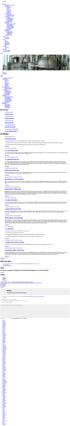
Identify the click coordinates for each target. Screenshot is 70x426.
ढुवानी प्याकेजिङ (7, 43)
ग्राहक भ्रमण (7, 44)
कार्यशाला (6, 41)
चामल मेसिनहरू (7, 6)
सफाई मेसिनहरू (9, 17)
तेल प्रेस (1, 282)
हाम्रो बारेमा (4, 49)
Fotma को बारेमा (7, 50)
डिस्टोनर (8, 8)
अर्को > (3, 258)
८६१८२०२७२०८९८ (3, 285)
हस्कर (8, 9)
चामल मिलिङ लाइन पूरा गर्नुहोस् (9, 5)
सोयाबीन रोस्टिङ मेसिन (14, 282)
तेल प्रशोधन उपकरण (10, 26)
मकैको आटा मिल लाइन (8, 87)
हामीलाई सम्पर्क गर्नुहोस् (6, 51)
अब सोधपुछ (2, 272)
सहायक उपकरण (9, 28)
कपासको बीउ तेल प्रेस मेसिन (10, 127)
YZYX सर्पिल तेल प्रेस (9, 228)
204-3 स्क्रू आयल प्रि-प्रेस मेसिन (11, 150)
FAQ (6, 48)
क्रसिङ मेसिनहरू (10, 31)
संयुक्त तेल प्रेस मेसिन (10, 27)
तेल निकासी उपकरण (10, 25)
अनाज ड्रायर (7, 35)
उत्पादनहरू (4, 4)
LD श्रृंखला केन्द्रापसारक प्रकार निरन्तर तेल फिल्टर (14, 242)
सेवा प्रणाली (7, 47)
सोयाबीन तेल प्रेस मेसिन (9, 118)
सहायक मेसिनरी (9, 20)
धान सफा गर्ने (9, 7)
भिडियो (6, 45)
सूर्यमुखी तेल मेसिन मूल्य (7, 282)
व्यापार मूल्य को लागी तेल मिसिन (24, 282)
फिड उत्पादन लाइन (8, 29)
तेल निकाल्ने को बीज (38, 282)
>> (4, 258)
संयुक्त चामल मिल (32, 282)
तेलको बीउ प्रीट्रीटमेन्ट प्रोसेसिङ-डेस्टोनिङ (13, 189)
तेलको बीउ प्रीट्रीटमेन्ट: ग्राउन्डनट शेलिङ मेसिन (14, 218)
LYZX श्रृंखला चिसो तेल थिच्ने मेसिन (12, 159)
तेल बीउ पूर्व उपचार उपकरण (11, 23)
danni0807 (2, 286)
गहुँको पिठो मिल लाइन (8, 88)
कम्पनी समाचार (7, 37)
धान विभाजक (9, 10)
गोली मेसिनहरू (9, 33)
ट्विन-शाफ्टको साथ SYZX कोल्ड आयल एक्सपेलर (14, 179)
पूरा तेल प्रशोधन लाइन (8, 21)
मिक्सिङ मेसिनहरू (10, 32)
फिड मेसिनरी (7, 30)
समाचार (4, 36)
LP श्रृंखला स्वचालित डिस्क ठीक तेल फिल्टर (13, 209)
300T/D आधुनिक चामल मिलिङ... (11, 131)
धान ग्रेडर (8, 12)
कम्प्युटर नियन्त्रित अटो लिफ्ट (10, 138)
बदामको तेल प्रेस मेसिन (9, 122)
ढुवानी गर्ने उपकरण (10, 19)
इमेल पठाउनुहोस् (2, 284)
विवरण (8, 146)
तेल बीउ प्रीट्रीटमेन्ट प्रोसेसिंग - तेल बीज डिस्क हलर (14, 250)
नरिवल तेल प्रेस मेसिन (9, 114)
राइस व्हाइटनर (9, 11)
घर (3, 3)
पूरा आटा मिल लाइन (6, 86)
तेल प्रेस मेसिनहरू (10, 24)
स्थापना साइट (7, 42)
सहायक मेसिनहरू (9, 34)
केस (5, 40)
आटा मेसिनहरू (7, 16)
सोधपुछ (6, 146)
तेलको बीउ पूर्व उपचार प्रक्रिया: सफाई (12, 170)
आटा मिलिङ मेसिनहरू (10, 18)
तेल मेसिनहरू (7, 22)
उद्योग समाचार (7, 38)
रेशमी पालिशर (7, 85)
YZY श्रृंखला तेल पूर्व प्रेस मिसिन (11, 200)
